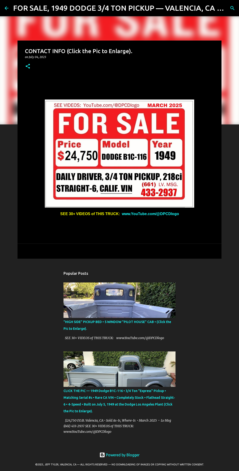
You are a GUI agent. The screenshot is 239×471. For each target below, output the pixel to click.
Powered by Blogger (122, 455)
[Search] (232, 8)
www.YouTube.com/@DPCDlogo (150, 214)
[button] (28, 66)
